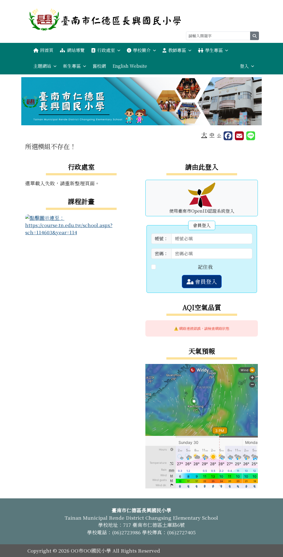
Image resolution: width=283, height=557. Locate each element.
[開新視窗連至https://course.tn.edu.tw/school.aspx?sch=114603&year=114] (81, 224)
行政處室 (106, 50)
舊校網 (99, 66)
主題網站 (42, 66)
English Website (129, 66)
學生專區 (214, 50)
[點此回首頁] (141, 101)
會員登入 (205, 281)
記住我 (205, 266)
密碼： (161, 253)
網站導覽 (76, 50)
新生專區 (72, 66)
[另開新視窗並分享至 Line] (250, 135)
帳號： (161, 238)
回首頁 (46, 50)
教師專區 (177, 50)
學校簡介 (142, 50)
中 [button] (211, 134)
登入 (244, 66)
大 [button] (204, 134)
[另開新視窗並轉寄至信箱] (239, 135)
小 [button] (219, 135)
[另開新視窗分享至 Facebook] (228, 135)
